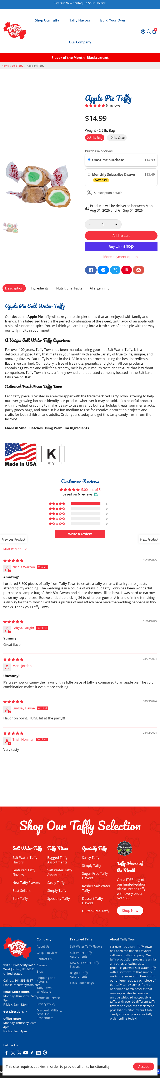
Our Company (80, 42)
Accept (143, 1066)
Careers (42, 965)
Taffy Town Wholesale (44, 989)
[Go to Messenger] (103, 270)
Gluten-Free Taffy (95, 911)
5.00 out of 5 (91, 489)
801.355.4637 (24, 980)
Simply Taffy (56, 890)
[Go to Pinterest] (126, 270)
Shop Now (130, 910)
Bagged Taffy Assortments (57, 859)
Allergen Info (100, 288)
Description (14, 288)
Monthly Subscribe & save (114, 177)
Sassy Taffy (56, 882)
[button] (95, 105)
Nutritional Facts (69, 288)
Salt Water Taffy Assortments (59, 872)
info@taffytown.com (26, 985)
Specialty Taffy (58, 898)
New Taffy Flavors (26, 882)
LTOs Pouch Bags (82, 983)
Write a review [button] (80, 534)
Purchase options (99, 151)
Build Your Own (112, 20)
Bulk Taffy (17, 65)
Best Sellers (21, 890)
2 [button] (78, 765)
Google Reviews (47, 953)
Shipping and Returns (46, 979)
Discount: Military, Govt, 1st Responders (49, 1014)
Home (5, 65)
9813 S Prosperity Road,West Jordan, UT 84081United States (19, 969)
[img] (13, 560)
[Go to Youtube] (25, 1053)
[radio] (89, 160)
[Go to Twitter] (115, 270)
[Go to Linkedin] (38, 1053)
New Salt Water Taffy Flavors (84, 964)
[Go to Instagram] (13, 1053)
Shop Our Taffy (47, 20)
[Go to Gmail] (138, 270)
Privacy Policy (46, 1004)
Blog (40, 971)
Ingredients (40, 288)
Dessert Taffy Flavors (92, 900)
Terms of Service (48, 998)
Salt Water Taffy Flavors (86, 946)
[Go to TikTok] (32, 1053)
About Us (43, 946)
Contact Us (44, 959)
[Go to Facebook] (91, 270)
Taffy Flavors (79, 20)
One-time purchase (108, 160)
